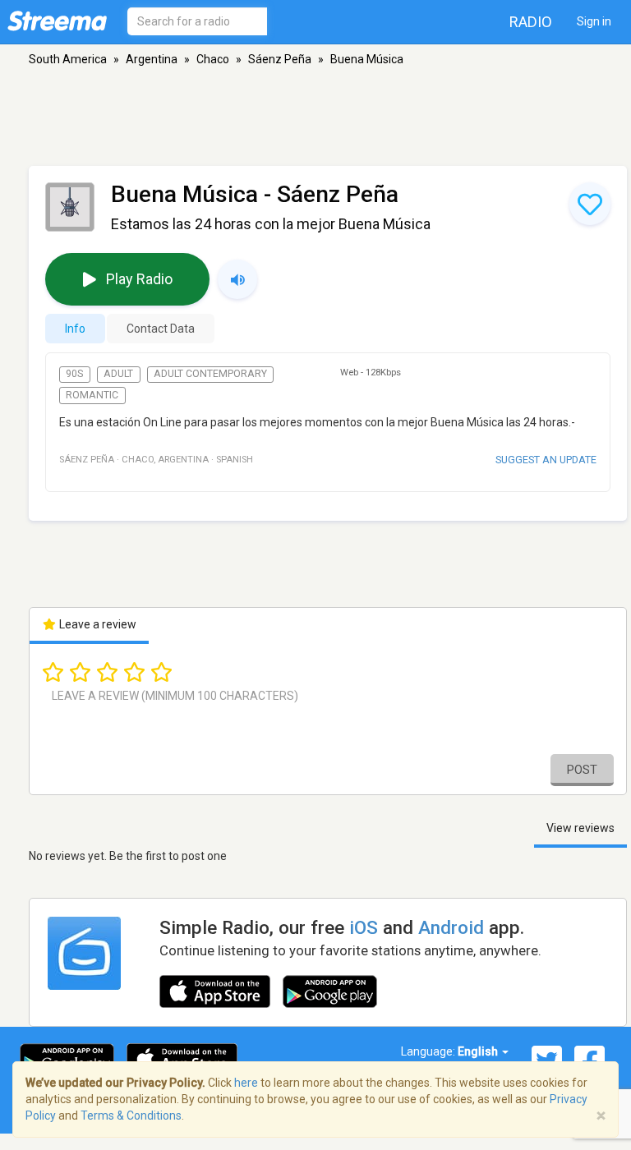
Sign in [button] (594, 21)
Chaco (212, 59)
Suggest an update (545, 459)
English (479, 1051)
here (246, 1082)
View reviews (580, 828)
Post (582, 769)
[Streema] (57, 20)
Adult (118, 374)
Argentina (151, 59)
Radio (530, 21)
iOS (363, 927)
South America (68, 59)
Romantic (92, 395)
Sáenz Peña (279, 59)
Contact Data (161, 328)
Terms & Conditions (131, 1115)
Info (75, 328)
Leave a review (96, 624)
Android (451, 927)
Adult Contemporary (210, 374)
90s (74, 374)
